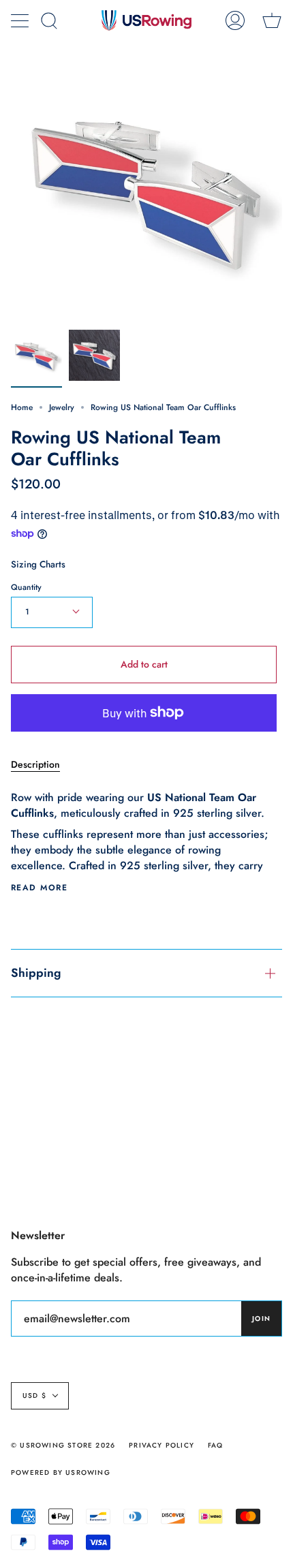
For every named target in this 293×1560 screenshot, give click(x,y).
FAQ (215, 1445)
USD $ (34, 1395)
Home (22, 407)
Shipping (36, 973)
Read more (39, 888)
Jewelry (61, 407)
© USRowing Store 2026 (63, 1445)
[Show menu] (21, 20)
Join (261, 1318)
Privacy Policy (161, 1445)
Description (35, 764)
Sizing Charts (38, 564)
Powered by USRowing (60, 1472)
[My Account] (235, 20)
